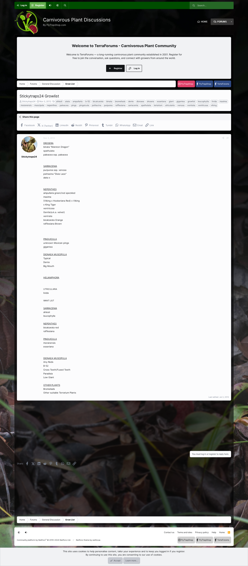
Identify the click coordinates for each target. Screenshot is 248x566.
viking (214, 105)
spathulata (146, 105)
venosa (180, 105)
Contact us (169, 532)
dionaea (140, 101)
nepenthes (52, 105)
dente (131, 101)
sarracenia (133, 105)
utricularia (170, 105)
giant (171, 101)
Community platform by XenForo (44, 540)
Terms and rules (184, 532)
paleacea (64, 105)
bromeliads (120, 101)
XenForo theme (82, 540)
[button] (57, 5)
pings (73, 105)
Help (214, 532)
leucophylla (203, 101)
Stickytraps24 (28, 101)
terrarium (158, 105)
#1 (228, 138)
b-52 (87, 101)
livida (214, 101)
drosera (150, 101)
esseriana (161, 101)
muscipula (39, 105)
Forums (222, 21)
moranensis (26, 105)
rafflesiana (120, 105)
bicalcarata (98, 101)
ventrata (191, 105)
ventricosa (203, 105)
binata (109, 101)
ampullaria (77, 101)
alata (67, 101)
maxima (223, 101)
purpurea (108, 105)
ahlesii (59, 101)
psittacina (96, 105)
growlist (191, 101)
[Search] (65, 5)
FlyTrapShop (187, 84)
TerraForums (223, 84)
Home (204, 21)
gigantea (180, 101)
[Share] (223, 138)
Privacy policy (202, 532)
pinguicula (84, 105)
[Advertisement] (118, 424)
